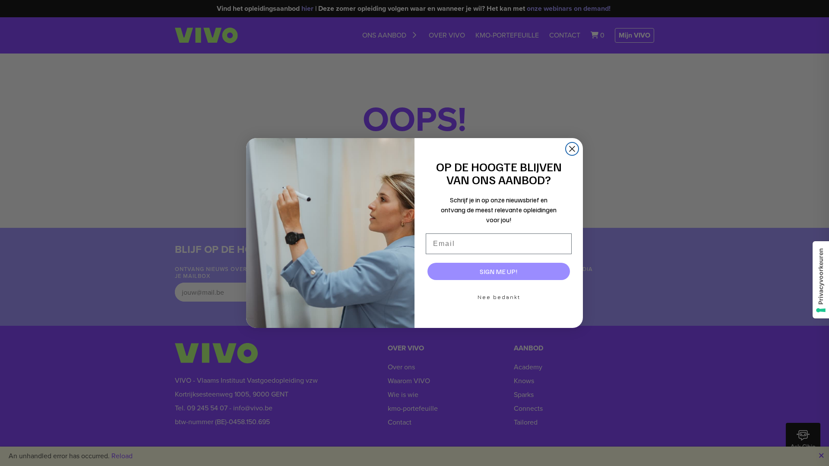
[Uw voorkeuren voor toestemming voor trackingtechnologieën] (821, 279)
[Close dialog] (572, 148)
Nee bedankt (499, 297)
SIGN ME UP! (499, 271)
